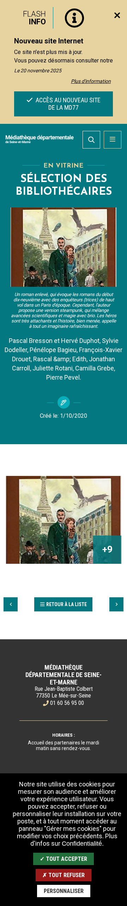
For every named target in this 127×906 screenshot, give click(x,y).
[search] (91, 140)
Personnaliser (64, 891)
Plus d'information (91, 81)
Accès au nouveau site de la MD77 (67, 103)
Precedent (11, 604)
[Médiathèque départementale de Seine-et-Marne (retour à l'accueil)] (39, 139)
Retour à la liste (66, 604)
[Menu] (112, 140)
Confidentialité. (83, 843)
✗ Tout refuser (63, 875)
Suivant (116, 604)
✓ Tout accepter (63, 859)
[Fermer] (117, 15)
